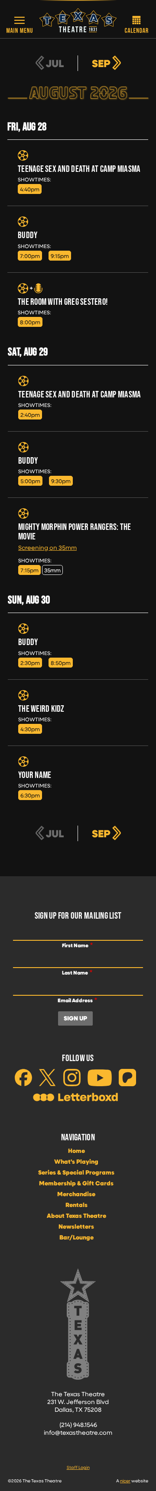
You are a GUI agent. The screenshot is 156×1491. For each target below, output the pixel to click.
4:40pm (29, 189)
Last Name (75, 972)
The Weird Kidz (41, 708)
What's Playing (76, 1161)
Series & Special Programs (76, 1172)
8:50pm (61, 662)
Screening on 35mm (47, 547)
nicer (125, 1481)
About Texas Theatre (76, 1215)
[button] (19, 24)
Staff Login (78, 1467)
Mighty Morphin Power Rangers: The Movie (74, 531)
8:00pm (30, 322)
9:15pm (60, 255)
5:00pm (30, 480)
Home (76, 1150)
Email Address (75, 1000)
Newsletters (76, 1226)
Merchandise (76, 1194)
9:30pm (61, 480)
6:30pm (30, 795)
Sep (101, 63)
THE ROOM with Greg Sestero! (62, 302)
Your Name (34, 775)
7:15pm (29, 570)
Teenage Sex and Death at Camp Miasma (79, 169)
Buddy (27, 235)
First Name (75, 945)
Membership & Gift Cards (76, 1183)
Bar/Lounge (76, 1237)
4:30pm (30, 729)
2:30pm (30, 662)
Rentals (76, 1205)
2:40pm (30, 414)
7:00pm (30, 255)
